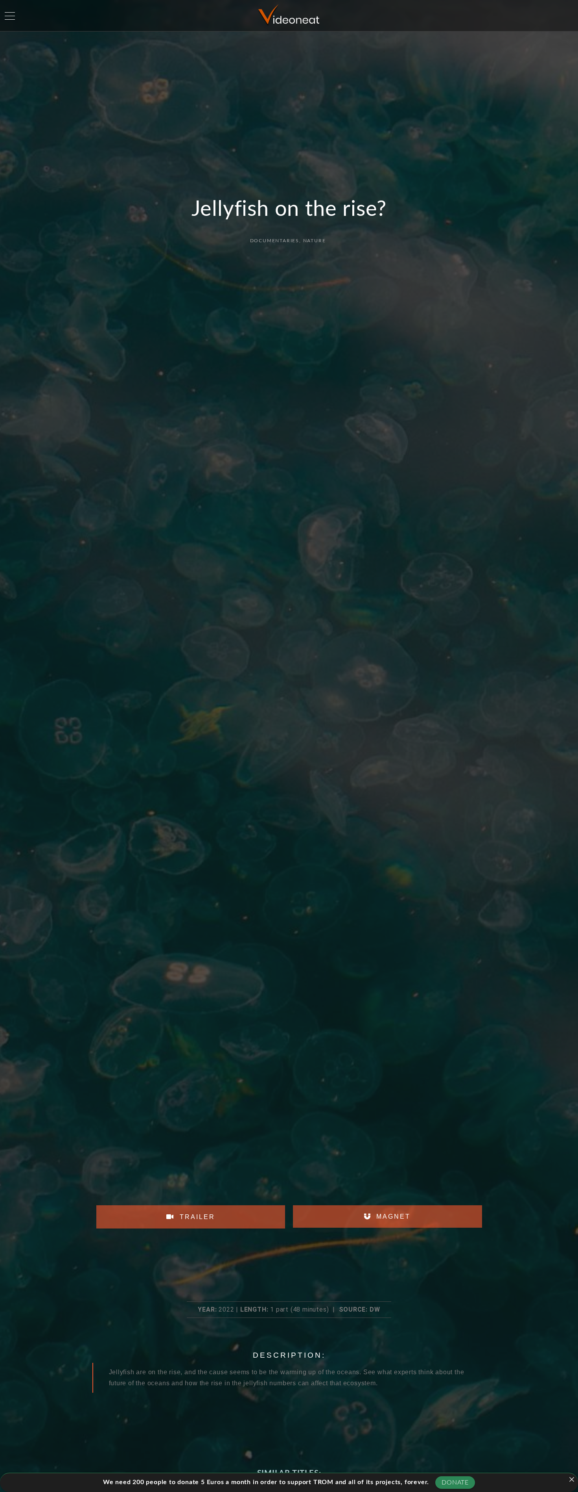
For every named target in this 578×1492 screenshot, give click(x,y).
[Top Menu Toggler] (9, 15)
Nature (314, 240)
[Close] (571, 1479)
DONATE (455, 1482)
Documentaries (274, 240)
